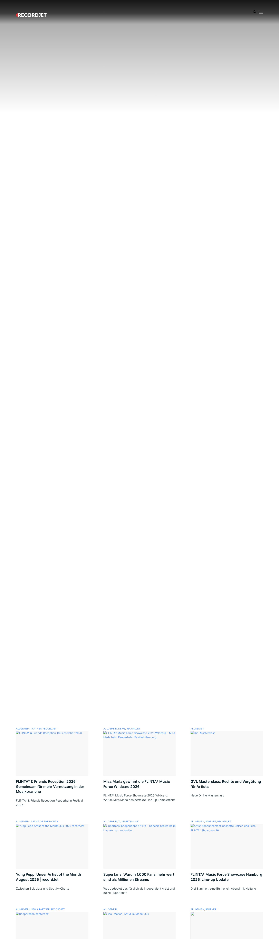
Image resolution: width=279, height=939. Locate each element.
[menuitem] (254, 12)
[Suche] (254, 12)
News (121, 728)
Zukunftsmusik (128, 821)
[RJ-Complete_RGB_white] (31, 12)
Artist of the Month (44, 821)
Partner (36, 728)
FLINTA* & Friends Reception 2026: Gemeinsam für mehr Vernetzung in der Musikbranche (50, 786)
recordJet (50, 728)
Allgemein (23, 728)
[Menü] (261, 12)
